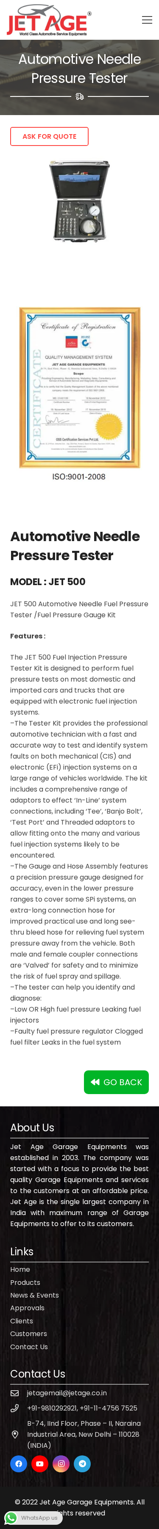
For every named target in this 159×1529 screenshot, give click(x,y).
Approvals (27, 1308)
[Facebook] (18, 1463)
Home (20, 1269)
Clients (21, 1321)
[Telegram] (82, 1463)
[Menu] (147, 19)
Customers (28, 1334)
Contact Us (29, 1347)
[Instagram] (61, 1463)
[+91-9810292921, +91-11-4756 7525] (18, 1408)
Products (25, 1282)
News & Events (34, 1295)
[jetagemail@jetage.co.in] (18, 1393)
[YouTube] (39, 1463)
